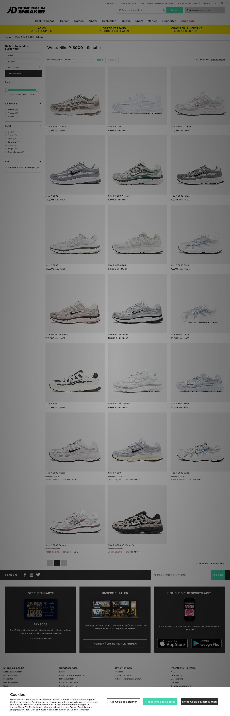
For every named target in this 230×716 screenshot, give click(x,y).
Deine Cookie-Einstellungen (199, 701)
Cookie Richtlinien (80, 709)
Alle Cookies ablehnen (123, 701)
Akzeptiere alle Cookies (160, 701)
